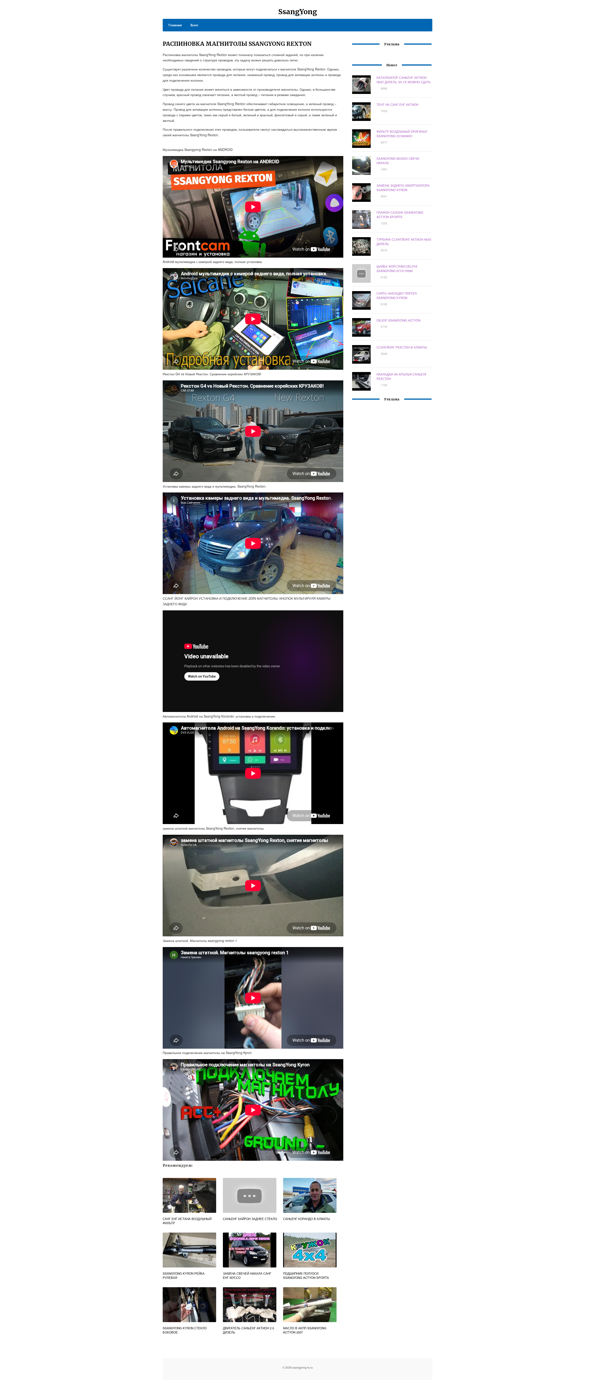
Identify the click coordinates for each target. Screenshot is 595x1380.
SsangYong (297, 11)
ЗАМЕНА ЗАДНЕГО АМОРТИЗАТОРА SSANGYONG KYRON (403, 187)
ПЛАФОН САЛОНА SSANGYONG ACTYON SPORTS (400, 214)
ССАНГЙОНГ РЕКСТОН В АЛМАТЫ (402, 347)
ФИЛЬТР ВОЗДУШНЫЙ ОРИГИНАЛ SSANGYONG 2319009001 (402, 133)
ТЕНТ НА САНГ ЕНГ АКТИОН (397, 104)
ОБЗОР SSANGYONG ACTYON (398, 320)
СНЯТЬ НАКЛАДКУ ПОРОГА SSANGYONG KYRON (397, 295)
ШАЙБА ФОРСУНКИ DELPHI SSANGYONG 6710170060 (397, 268)
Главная (175, 25)
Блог (194, 25)
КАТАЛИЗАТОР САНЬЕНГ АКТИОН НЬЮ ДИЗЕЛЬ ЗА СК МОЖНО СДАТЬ (404, 79)
